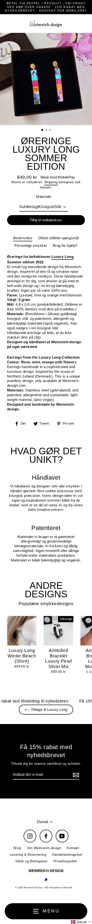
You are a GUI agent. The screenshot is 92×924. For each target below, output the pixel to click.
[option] (46, 79)
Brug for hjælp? (65, 245)
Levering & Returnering (28, 854)
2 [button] (47, 130)
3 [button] (50, 130)
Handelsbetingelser (67, 854)
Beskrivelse (22, 238)
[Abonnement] (75, 775)
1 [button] (42, 130)
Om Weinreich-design (44, 848)
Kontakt (73, 848)
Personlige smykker (30, 245)
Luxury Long (62, 257)
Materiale (43, 197)
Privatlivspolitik (65, 861)
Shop (17, 848)
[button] (81, 922)
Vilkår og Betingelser (31, 861)
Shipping (51, 182)
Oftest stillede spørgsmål (58, 238)
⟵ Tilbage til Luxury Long (46, 709)
